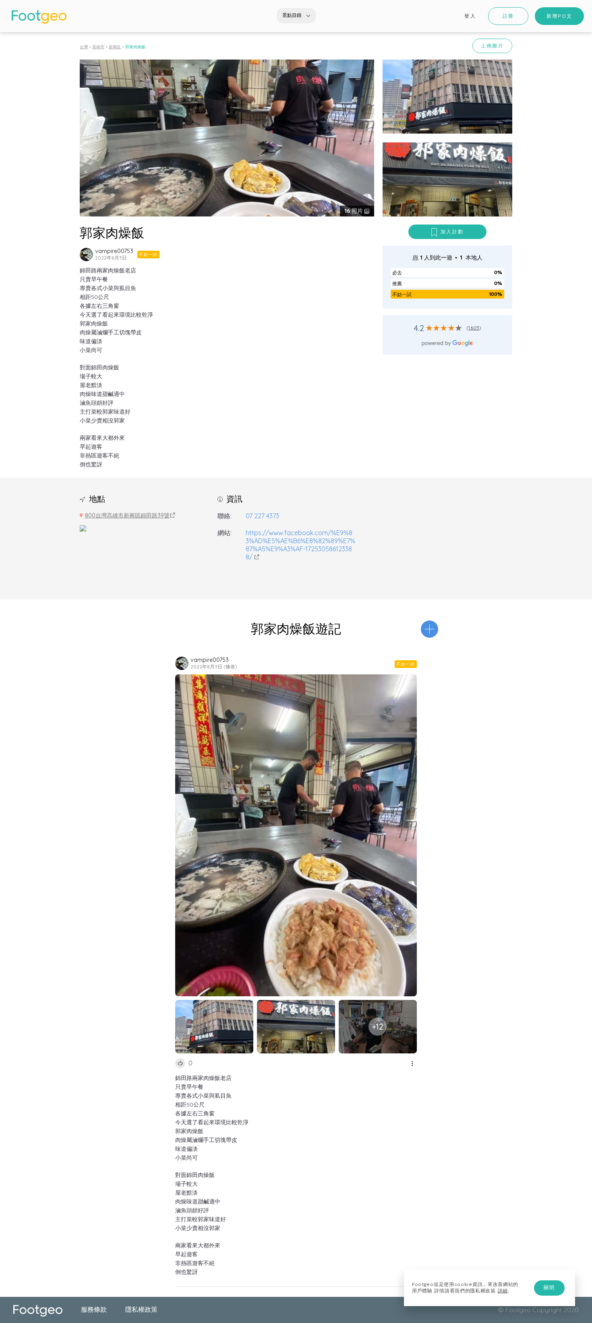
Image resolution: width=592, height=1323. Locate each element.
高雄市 (98, 46)
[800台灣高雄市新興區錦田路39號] (83, 527)
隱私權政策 (141, 1309)
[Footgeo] (39, 17)
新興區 (115, 46)
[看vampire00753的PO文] (86, 254)
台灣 (84, 46)
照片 (354, 210)
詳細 (503, 1291)
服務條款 (94, 1309)
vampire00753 (114, 251)
